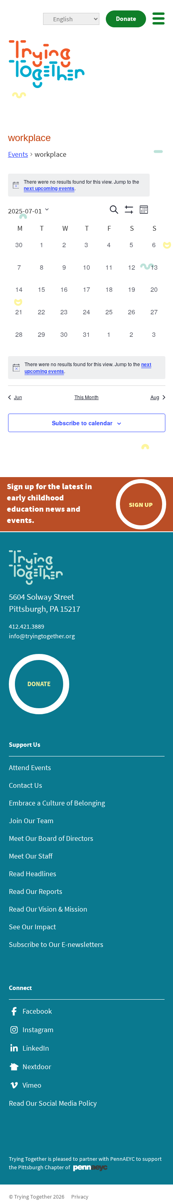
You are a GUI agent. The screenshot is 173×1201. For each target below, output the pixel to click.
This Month (86, 397)
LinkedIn (36, 1048)
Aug (154, 397)
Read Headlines (32, 873)
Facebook (37, 1011)
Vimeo (32, 1085)
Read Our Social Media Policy (53, 1103)
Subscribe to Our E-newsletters (56, 944)
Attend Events (30, 767)
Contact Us (25, 785)
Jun (18, 397)
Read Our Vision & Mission (48, 909)
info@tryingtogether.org (42, 636)
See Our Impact (32, 926)
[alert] (86, 367)
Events (18, 154)
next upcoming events (49, 188)
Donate (126, 18)
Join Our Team (31, 820)
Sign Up (141, 504)
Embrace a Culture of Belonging (57, 802)
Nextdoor (37, 1066)
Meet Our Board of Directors (51, 838)
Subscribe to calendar (82, 423)
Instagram (38, 1029)
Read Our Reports (35, 891)
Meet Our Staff (30, 856)
